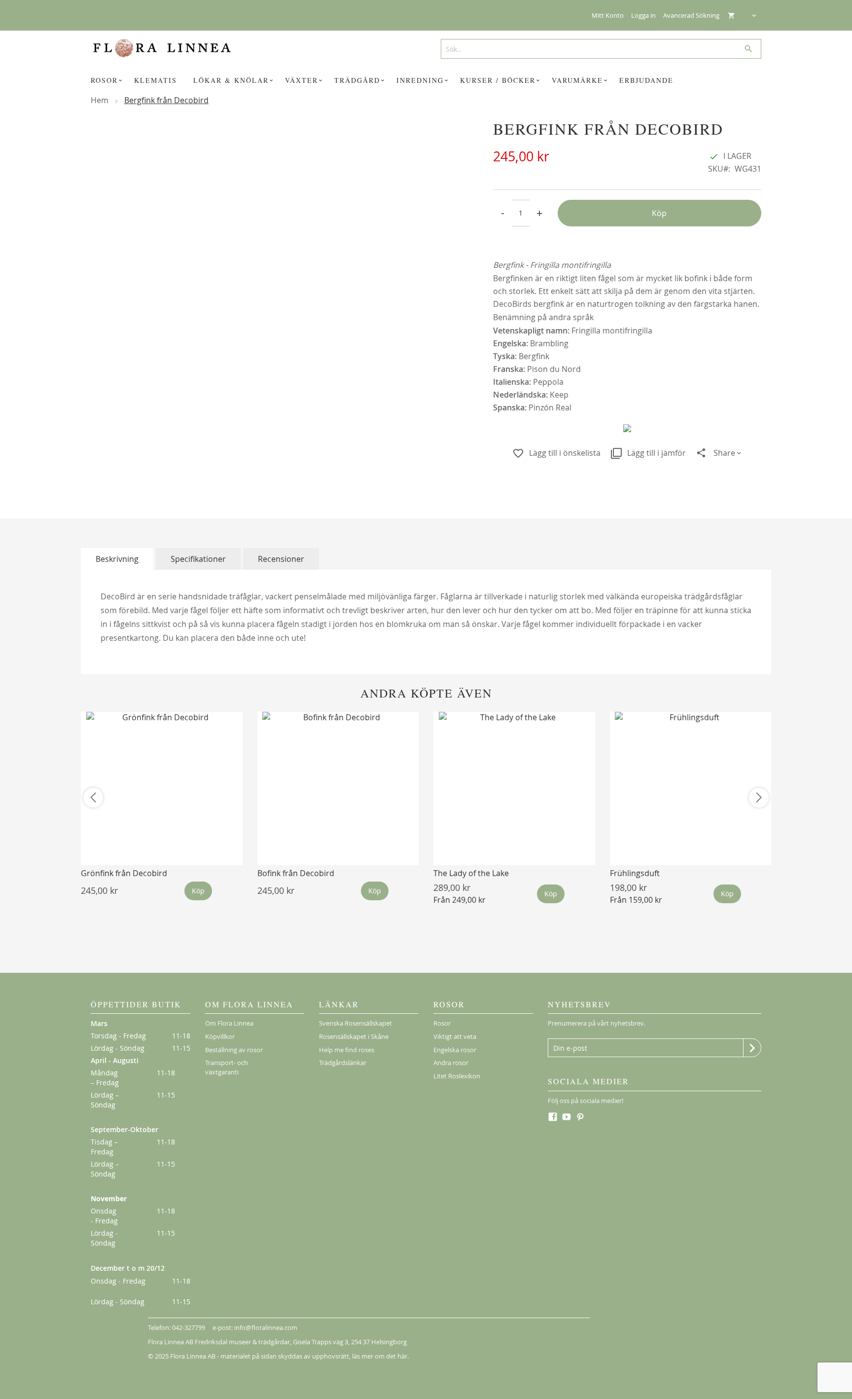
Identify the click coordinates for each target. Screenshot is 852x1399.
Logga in (643, 15)
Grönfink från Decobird (124, 873)
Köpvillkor (220, 1036)
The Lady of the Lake (471, 873)
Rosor (442, 1023)
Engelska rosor (454, 1049)
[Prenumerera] (752, 1047)
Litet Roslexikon (456, 1075)
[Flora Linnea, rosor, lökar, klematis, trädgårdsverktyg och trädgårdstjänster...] (169, 48)
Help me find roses (346, 1049)
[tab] (117, 559)
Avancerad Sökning (691, 15)
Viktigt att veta (454, 1036)
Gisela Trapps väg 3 (320, 1341)
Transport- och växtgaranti (226, 1067)
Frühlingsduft (635, 873)
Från (459, 899)
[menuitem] (108, 80)
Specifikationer (198, 558)
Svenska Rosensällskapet (355, 1023)
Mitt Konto (608, 15)
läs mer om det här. (380, 1356)
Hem (99, 100)
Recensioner (281, 558)
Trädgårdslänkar (342, 1062)
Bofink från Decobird (295, 873)
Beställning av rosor (234, 1049)
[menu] (426, 80)
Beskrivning (117, 558)
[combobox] (597, 49)
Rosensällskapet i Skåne (354, 1036)
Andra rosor (450, 1062)
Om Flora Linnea (229, 1023)
